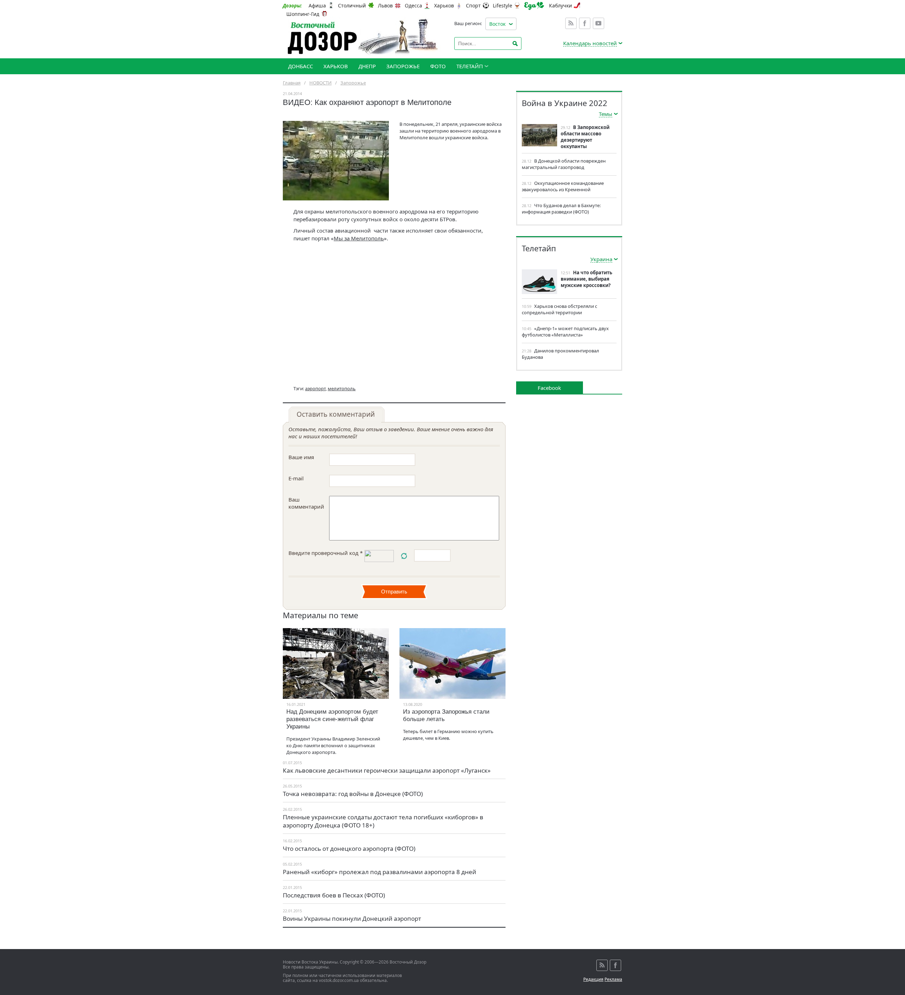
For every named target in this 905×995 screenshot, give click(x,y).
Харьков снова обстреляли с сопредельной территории (559, 309)
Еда (534, 6)
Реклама (613, 979)
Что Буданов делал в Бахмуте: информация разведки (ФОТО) (561, 208)
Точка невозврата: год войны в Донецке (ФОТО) (353, 794)
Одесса (413, 5)
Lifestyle (502, 5)
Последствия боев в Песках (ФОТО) (334, 895)
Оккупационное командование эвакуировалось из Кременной (563, 186)
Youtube (598, 23)
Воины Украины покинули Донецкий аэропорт (352, 918)
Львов (385, 5)
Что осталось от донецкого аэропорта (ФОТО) (349, 848)
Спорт (473, 5)
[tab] (336, 414)
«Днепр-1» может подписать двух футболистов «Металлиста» (565, 331)
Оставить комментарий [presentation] (336, 414)
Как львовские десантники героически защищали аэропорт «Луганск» (387, 770)
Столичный (352, 5)
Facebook (584, 23)
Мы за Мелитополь (359, 238)
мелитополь (342, 388)
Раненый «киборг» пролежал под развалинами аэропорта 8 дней (379, 872)
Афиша (317, 5)
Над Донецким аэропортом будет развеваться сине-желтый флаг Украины (332, 719)
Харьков (444, 5)
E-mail (296, 478)
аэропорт (315, 388)
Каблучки (560, 5)
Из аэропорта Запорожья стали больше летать (446, 715)
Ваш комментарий (306, 503)
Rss (571, 23)
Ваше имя (301, 457)
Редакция (593, 979)
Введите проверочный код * (325, 552)
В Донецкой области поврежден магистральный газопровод (564, 164)
